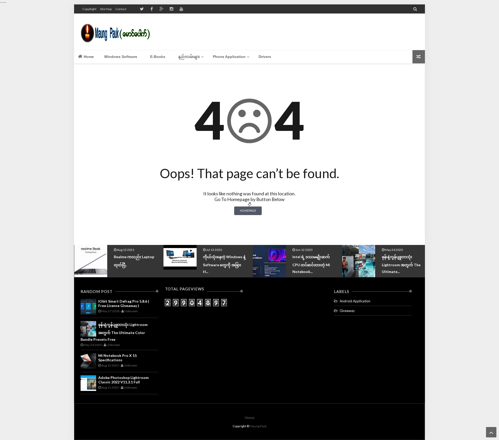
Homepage (248, 210)
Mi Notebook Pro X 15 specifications (117, 357)
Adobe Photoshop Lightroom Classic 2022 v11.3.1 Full (123, 379)
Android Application (355, 301)
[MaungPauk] (118, 31)
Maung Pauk (258, 426)
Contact (120, 9)
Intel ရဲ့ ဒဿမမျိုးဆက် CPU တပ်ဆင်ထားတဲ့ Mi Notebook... (236, 264)
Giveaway (347, 311)
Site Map (106, 9)
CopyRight (89, 9)
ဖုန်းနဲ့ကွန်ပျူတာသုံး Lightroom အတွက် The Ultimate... (326, 264)
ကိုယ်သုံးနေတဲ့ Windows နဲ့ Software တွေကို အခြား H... (150, 264)
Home (88, 57)
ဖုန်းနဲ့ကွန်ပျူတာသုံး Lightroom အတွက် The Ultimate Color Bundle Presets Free (114, 332)
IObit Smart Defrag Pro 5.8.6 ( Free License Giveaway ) (123, 303)
